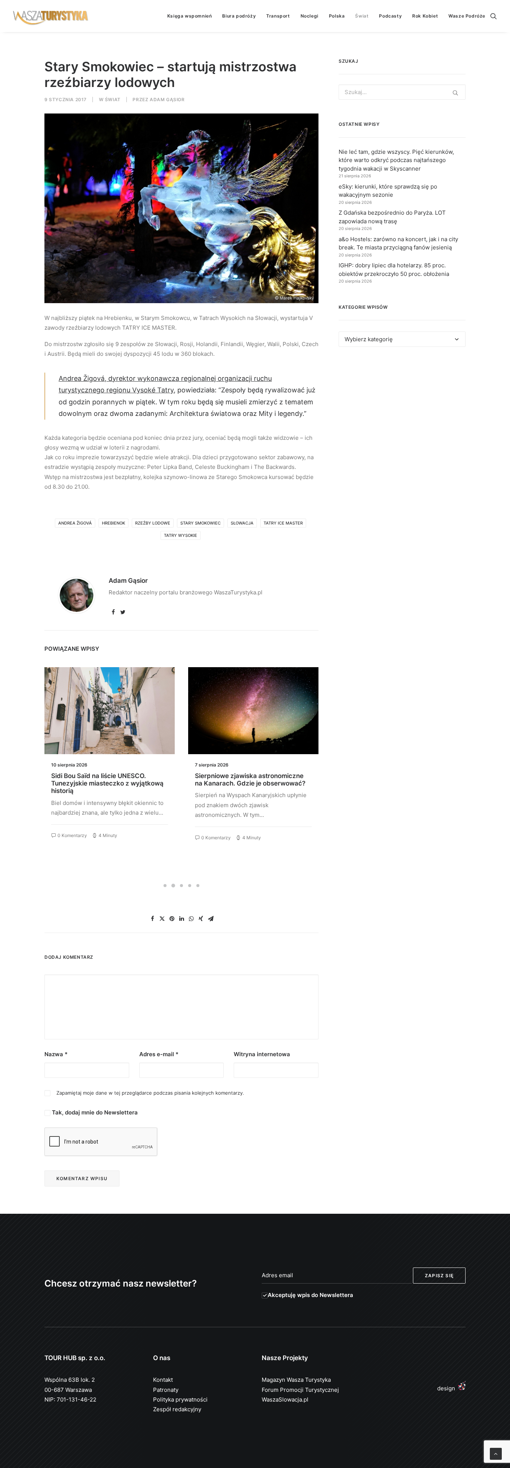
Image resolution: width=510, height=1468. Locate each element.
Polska (337, 16)
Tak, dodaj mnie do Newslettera (94, 1112)
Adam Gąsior (167, 99)
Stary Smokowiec (200, 523)
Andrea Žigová (75, 523)
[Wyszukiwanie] (493, 16)
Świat (361, 16)
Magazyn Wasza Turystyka (296, 1379)
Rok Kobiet (425, 16)
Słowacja (242, 523)
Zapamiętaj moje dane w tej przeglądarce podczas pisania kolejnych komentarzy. (150, 1093)
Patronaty (165, 1389)
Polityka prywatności (180, 1399)
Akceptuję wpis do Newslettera (310, 1295)
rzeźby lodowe (152, 523)
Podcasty (390, 16)
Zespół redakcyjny (177, 1409)
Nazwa (56, 1054)
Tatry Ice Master (283, 523)
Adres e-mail (158, 1054)
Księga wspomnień (189, 16)
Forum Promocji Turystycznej (300, 1389)
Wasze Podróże (466, 16)
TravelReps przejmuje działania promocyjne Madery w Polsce (242, 779)
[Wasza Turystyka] (50, 16)
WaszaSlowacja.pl (285, 1399)
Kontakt (163, 1379)
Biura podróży (239, 16)
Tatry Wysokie (180, 535)
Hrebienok (113, 523)
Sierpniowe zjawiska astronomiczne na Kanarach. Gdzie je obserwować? (106, 779)
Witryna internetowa (262, 1054)
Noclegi (309, 16)
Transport (278, 16)
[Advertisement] (402, 421)
